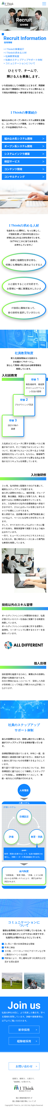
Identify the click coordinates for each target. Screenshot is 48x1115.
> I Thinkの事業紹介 (14, 49)
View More (24, 138)
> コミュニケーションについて (19, 63)
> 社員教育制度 (11, 56)
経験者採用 (24, 1041)
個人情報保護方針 (23, 1098)
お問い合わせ (24, 1066)
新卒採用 (24, 1029)
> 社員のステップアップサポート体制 (23, 59)
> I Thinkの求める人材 (15, 52)
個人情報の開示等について (23, 1101)
